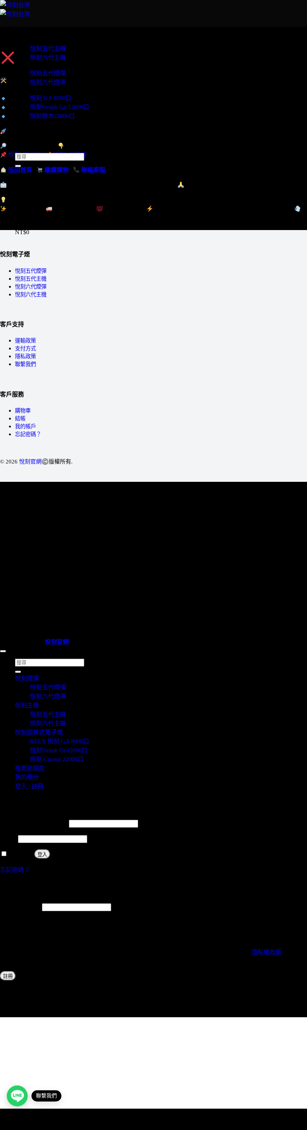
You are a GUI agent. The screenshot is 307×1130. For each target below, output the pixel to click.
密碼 (8, 839)
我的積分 (27, 143)
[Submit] (18, 166)
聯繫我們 (25, 364)
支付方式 (25, 348)
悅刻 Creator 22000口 (56, 759)
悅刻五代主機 (48, 48)
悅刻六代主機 (48, 57)
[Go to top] (3, 651)
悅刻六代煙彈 (48, 82)
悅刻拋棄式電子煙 (39, 89)
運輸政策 (25, 341)
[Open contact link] (17, 1095)
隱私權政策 (267, 952)
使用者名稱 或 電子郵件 (33, 823)
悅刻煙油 (27, 130)
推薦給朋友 (30, 136)
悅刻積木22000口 (52, 116)
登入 (42, 854)
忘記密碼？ (28, 434)
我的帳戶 (25, 426)
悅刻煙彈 (27, 64)
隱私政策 (25, 356)
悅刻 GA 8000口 (51, 98)
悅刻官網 (30, 461)
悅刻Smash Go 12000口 (59, 107)
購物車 (23, 411)
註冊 (8, 976)
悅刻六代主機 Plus (39, 123)
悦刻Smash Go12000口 (59, 750)
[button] (17, 27)
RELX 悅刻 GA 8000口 (59, 741)
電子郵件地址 (20, 907)
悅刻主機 (27, 40)
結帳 (20, 419)
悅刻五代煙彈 (48, 73)
